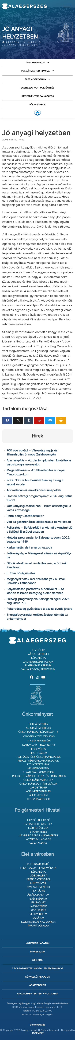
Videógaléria (38, 875)
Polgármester (38, 724)
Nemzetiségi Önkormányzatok (38, 760)
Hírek (32, 42)
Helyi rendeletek (38, 768)
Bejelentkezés (37, 1025)
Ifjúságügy (38, 902)
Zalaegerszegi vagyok (38, 661)
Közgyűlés (38, 749)
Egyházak (38, 891)
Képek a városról (38, 879)
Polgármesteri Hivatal (35, 71)
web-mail (37, 960)
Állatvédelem (38, 795)
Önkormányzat (35, 62)
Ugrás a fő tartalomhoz (64, 1)
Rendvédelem (38, 914)
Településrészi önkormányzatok (38, 757)
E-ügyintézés (38, 831)
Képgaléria (38, 658)
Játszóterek (38, 906)
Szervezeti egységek (38, 824)
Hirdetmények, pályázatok (37, 96)
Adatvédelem (37, 985)
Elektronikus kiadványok (38, 922)
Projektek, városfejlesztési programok (38, 776)
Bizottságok (38, 753)
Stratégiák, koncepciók (38, 772)
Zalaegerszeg (24, 6)
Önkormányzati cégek (38, 780)
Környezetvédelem (38, 791)
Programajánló (38, 864)
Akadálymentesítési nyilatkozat (37, 993)
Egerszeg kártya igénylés (37, 88)
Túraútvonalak (38, 925)
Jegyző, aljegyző (38, 820)
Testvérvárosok (38, 799)
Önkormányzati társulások (38, 784)
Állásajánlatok (38, 895)
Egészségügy (38, 898)
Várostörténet (38, 654)
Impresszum (37, 951)
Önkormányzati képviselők (36, 732)
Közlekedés (38, 910)
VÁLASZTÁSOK (37, 104)
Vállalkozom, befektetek (38, 669)
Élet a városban (35, 79)
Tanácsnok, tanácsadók (38, 745)
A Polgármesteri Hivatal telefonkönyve (37, 968)
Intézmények (38, 883)
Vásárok (38, 918)
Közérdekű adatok (38, 839)
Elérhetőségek (38, 828)
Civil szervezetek (38, 887)
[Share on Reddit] (39, 420)
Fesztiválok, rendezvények (38, 868)
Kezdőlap (13, 42)
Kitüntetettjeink (38, 764)
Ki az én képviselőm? (39, 741)
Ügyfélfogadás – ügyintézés (38, 835)
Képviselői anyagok (37, 977)
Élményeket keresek (38, 665)
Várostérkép (38, 787)
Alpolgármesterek (38, 728)
